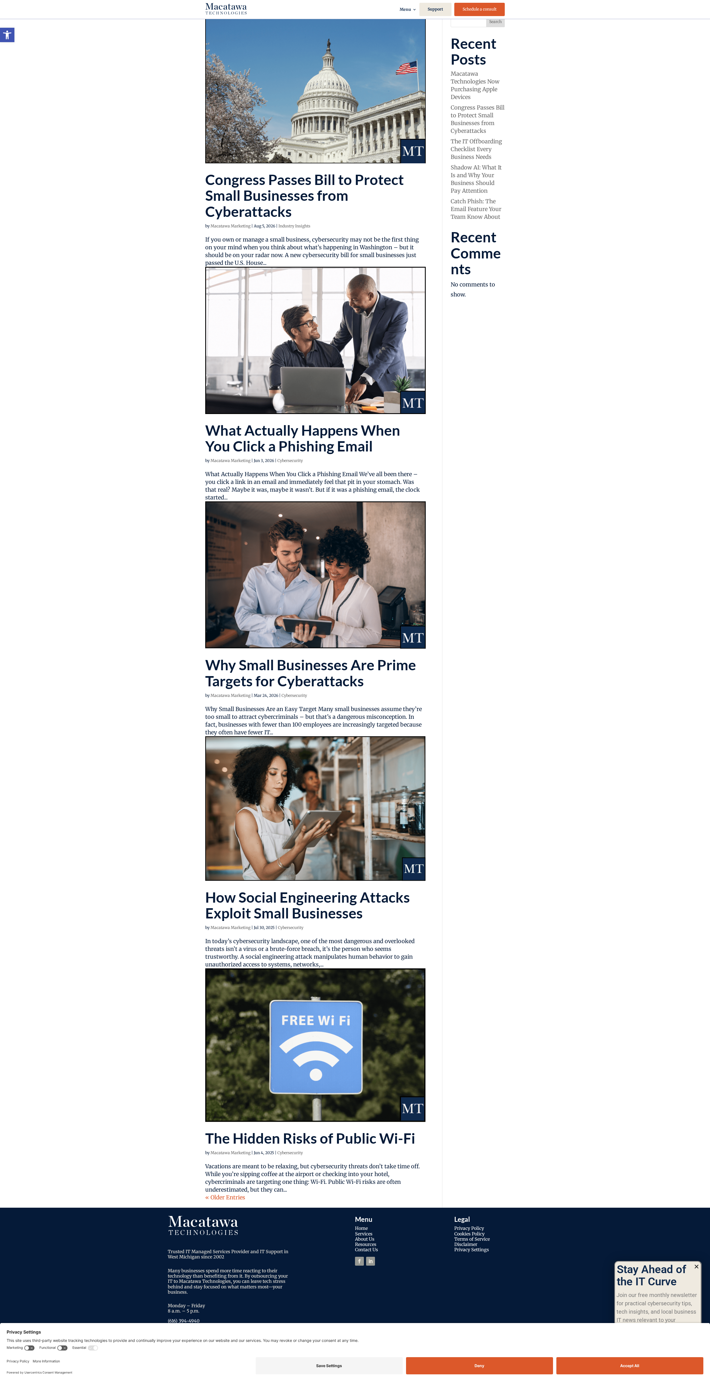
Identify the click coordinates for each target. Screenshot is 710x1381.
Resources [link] (365, 1244)
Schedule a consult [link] (479, 9)
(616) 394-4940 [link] (183, 1321)
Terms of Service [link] (472, 1239)
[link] (7, 35)
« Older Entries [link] (225, 1197)
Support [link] (435, 9)
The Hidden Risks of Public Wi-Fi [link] (310, 1138)
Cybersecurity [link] (290, 460)
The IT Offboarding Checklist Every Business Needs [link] (476, 149)
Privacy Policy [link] (469, 1228)
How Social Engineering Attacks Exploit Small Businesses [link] (307, 904)
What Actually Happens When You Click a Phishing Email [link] (302, 438)
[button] (696, 1266)
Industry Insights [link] (294, 226)
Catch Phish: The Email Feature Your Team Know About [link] (476, 209)
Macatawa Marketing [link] (230, 226)
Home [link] (361, 1228)
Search (495, 21)
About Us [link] (364, 1239)
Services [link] (363, 1234)
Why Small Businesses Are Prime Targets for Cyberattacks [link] (310, 672)
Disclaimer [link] (465, 1244)
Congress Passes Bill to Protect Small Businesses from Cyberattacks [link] (304, 195)
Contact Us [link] (366, 1249)
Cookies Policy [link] (469, 1234)
